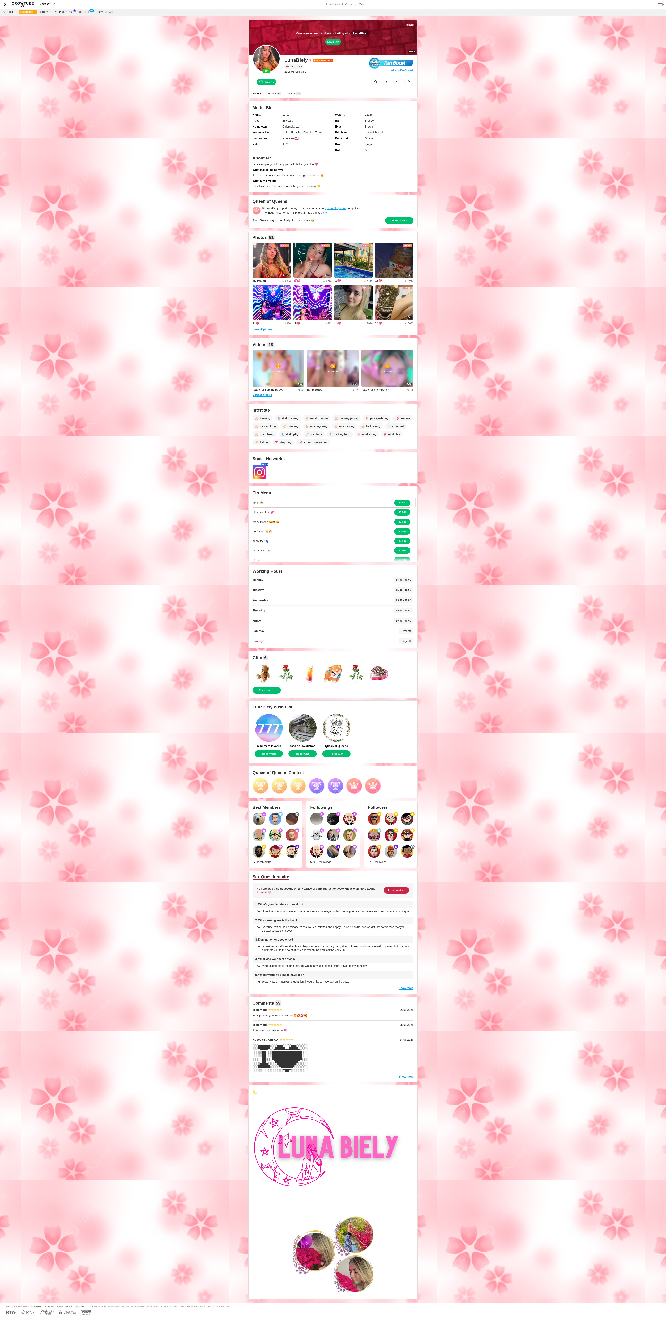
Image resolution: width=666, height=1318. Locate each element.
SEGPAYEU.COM (85, 1306)
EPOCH (70, 1306)
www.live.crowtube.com (44, 1306)
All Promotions (64, 12)
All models (9, 12)
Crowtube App (105, 12)
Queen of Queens (335, 208)
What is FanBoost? (402, 70)
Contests (83, 12)
